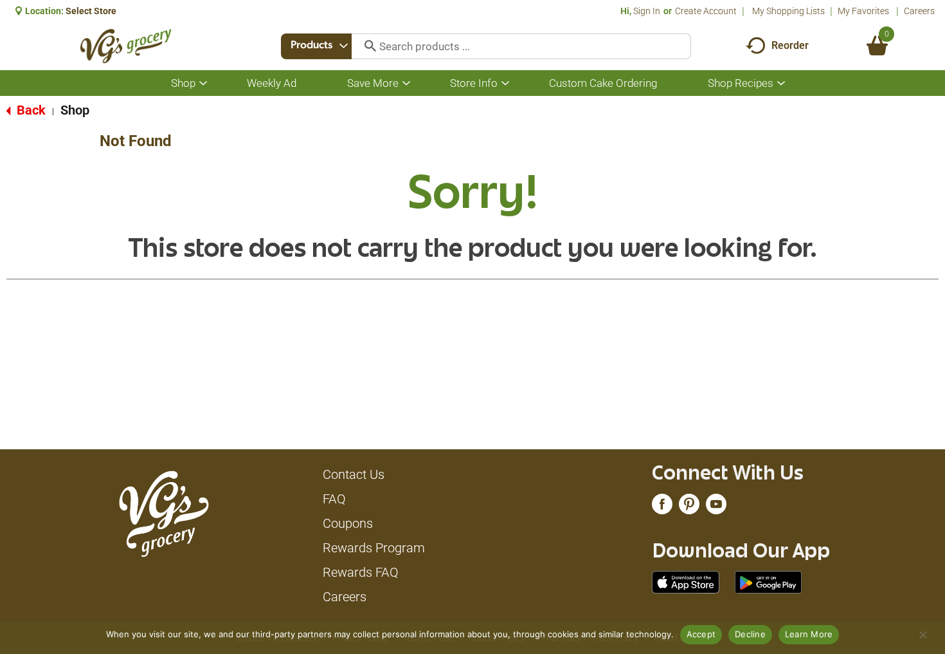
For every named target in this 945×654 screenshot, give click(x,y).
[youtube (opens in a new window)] (716, 507)
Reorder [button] (790, 45)
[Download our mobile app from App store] (685, 581)
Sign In (646, 11)
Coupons (348, 523)
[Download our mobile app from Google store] (768, 581)
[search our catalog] (366, 46)
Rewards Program (374, 548)
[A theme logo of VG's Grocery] (125, 46)
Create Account (706, 11)
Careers (919, 11)
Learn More (809, 634)
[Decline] (922, 634)
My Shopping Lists (788, 11)
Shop (74, 110)
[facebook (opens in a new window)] (662, 507)
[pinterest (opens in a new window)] (689, 507)
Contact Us (353, 474)
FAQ (334, 499)
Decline (750, 634)
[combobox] (316, 46)
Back (30, 110)
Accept (701, 634)
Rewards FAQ (361, 572)
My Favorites (863, 11)
